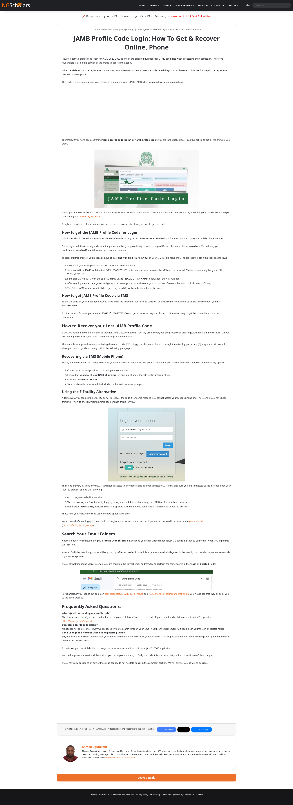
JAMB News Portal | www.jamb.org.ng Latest (122, 29)
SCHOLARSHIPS (183, 5)
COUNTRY (216, 5)
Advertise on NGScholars (122, 794)
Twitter (120, 757)
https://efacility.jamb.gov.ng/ (78, 525)
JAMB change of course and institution (168, 593)
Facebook (110, 757)
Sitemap (93, 794)
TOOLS (201, 5)
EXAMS (153, 5)
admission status (113, 593)
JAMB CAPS (130, 593)
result (140, 593)
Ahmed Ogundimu (94, 747)
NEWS (166, 5)
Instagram (130, 757)
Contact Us (104, 794)
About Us (154, 794)
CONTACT (233, 5)
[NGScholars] (16, 5)
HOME (142, 5)
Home (97, 29)
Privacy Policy (142, 794)
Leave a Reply (146, 777)
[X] (91, 762)
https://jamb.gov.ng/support (77, 620)
